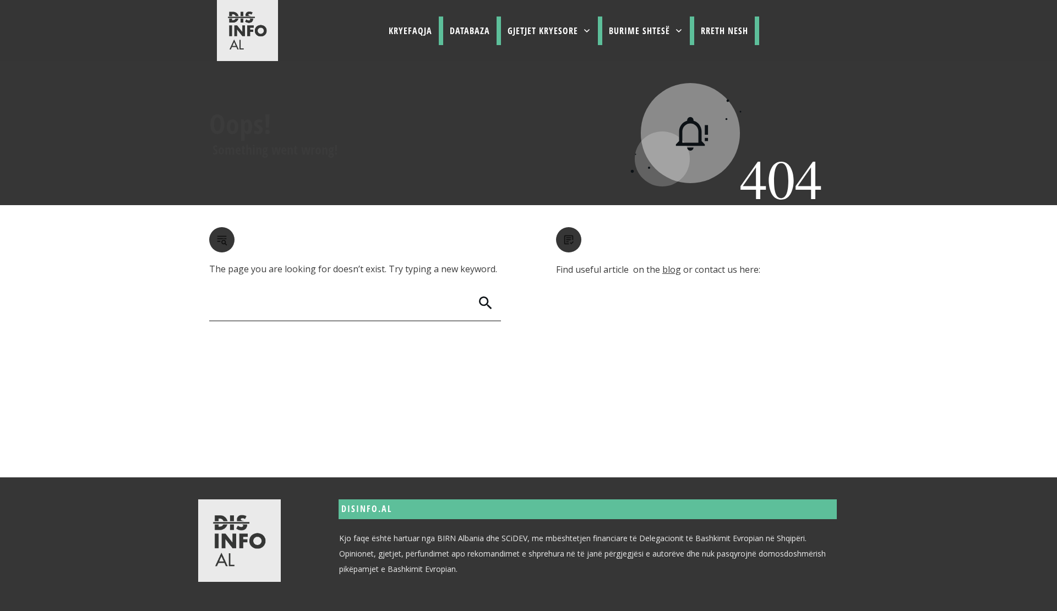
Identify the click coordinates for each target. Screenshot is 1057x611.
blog (671, 269)
